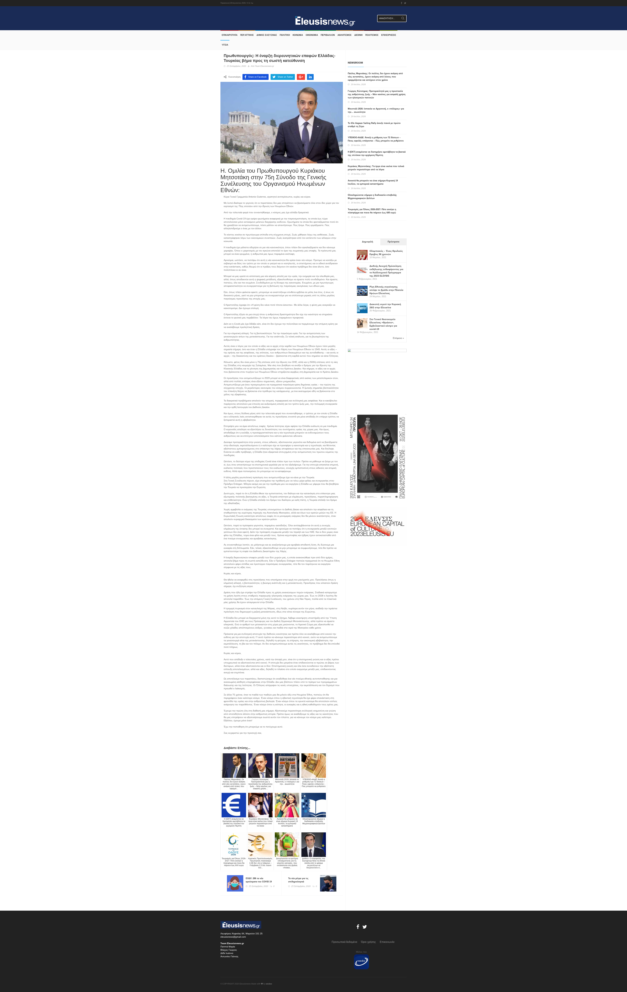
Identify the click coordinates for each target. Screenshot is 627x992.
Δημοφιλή (367, 241)
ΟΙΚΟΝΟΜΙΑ (312, 35)
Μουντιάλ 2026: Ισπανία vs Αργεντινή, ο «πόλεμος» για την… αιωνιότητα (376, 110)
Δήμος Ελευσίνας (267, 35)
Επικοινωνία (387, 942)
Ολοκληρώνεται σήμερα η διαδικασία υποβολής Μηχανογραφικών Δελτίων (372, 196)
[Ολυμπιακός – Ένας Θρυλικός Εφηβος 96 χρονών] (362, 255)
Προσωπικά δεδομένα (344, 942)
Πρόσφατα (393, 241)
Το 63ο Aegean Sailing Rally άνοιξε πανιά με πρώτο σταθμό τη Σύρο (374, 125)
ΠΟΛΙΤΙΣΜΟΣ (371, 35)
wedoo (269, 984)
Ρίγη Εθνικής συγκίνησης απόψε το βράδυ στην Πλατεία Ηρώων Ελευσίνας (386, 290)
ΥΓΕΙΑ (225, 45)
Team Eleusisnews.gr (264, 66)
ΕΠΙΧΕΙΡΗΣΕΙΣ (388, 35)
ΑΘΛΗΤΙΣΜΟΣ (345, 35)
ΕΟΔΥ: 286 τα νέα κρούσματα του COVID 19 (259, 880)
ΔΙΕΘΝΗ (358, 35)
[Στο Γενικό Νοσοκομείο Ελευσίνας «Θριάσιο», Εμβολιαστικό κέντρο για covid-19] (362, 323)
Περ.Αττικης (247, 35)
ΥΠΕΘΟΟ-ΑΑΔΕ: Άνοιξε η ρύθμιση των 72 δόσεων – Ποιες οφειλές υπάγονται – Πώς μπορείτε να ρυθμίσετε (376, 139)
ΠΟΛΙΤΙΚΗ (285, 35)
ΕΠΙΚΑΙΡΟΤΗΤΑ (229, 35)
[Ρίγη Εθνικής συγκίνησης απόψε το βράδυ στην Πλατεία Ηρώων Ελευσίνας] (362, 291)
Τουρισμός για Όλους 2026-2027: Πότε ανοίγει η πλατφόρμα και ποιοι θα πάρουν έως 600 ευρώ (372, 211)
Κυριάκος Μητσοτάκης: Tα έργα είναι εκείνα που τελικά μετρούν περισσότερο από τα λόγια (376, 168)
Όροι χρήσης (368, 942)
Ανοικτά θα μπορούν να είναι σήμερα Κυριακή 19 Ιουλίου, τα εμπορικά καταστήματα (373, 182)
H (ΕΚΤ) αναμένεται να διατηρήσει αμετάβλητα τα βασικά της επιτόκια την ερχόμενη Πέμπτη (377, 153)
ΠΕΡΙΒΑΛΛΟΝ (328, 35)
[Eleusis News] (221, 13)
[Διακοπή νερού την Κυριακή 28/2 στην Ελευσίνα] (362, 308)
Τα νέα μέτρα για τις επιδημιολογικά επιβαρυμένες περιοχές (300, 881)
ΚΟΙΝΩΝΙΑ (298, 35)
